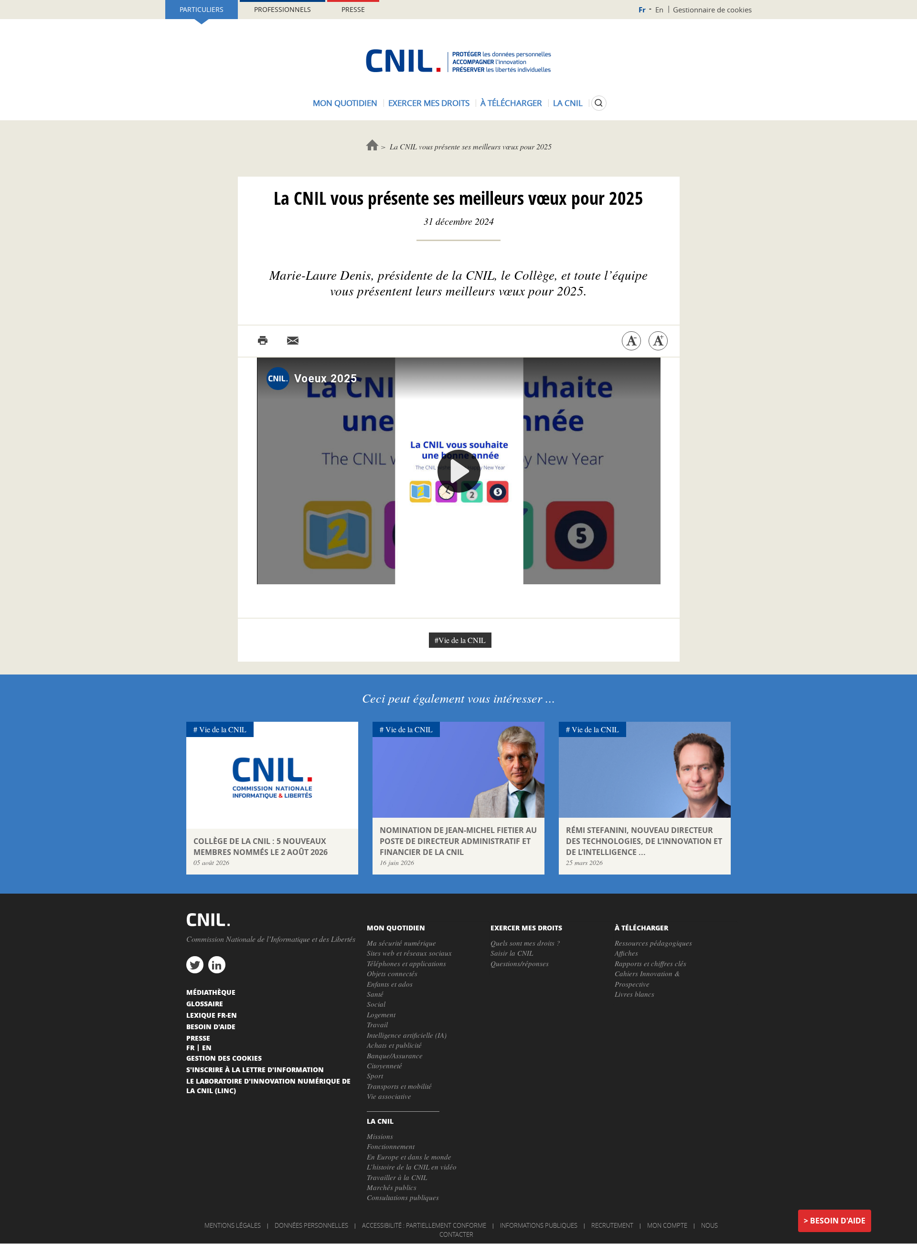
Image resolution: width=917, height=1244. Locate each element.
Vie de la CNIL (222, 729)
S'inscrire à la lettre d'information (255, 1069)
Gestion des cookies (224, 1058)
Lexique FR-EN (211, 1015)
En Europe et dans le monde (409, 1156)
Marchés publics (391, 1187)
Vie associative (389, 1096)
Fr (642, 10)
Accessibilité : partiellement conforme (424, 1225)
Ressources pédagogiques (653, 943)
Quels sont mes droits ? (525, 943)
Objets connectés (392, 973)
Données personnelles (311, 1225)
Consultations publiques (403, 1197)
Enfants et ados (390, 984)
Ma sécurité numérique (401, 943)
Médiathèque (210, 992)
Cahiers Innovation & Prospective (647, 978)
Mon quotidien (345, 102)
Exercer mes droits (428, 102)
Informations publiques (538, 1225)
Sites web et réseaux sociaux (409, 953)
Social (376, 1004)
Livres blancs (634, 994)
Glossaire (204, 1003)
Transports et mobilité (399, 1086)
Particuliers (202, 9)
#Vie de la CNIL (460, 640)
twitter (194, 964)
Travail (377, 1024)
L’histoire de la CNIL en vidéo (412, 1166)
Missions (380, 1136)
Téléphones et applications (406, 963)
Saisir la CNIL (511, 953)
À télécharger (511, 102)
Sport (375, 1075)
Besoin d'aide (837, 1220)
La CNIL (568, 102)
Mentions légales (232, 1225)
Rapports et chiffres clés (650, 963)
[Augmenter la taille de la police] (658, 340)
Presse (353, 9)
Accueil (372, 144)
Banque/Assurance (395, 1055)
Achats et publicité (394, 1045)
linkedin (216, 964)
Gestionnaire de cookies (712, 9)
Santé (375, 994)
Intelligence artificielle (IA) (407, 1035)
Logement (381, 1014)
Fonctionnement (391, 1146)
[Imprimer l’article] (262, 340)
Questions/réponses (519, 963)
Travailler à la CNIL (397, 1177)
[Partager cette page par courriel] (292, 340)
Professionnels (282, 9)
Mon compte (667, 1225)
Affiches (626, 953)
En (659, 9)
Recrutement (612, 1225)
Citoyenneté (384, 1065)
